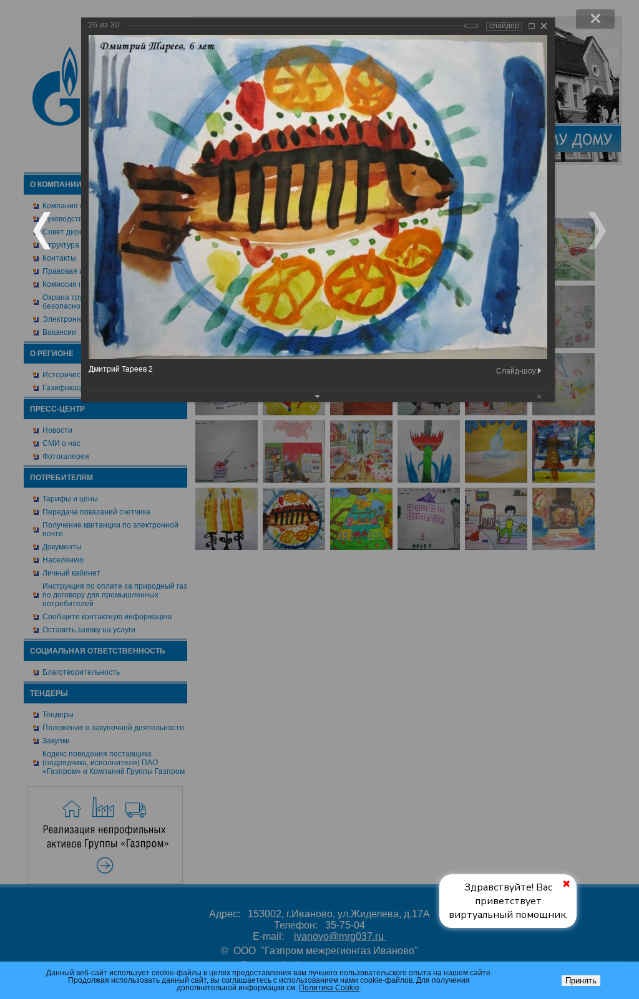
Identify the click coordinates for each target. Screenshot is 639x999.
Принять (581, 980)
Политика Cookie (329, 987)
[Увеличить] (531, 26)
